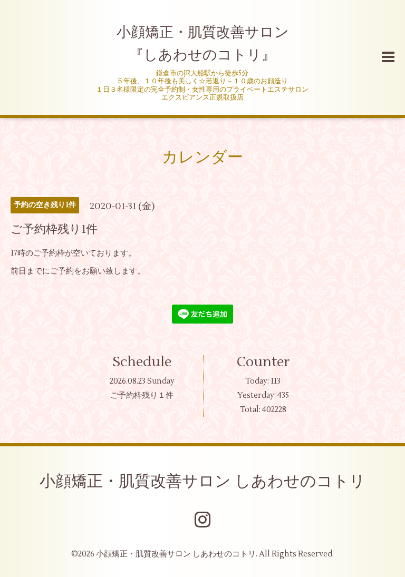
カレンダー (202, 157)
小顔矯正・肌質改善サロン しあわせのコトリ (202, 481)
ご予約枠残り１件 (141, 395)
